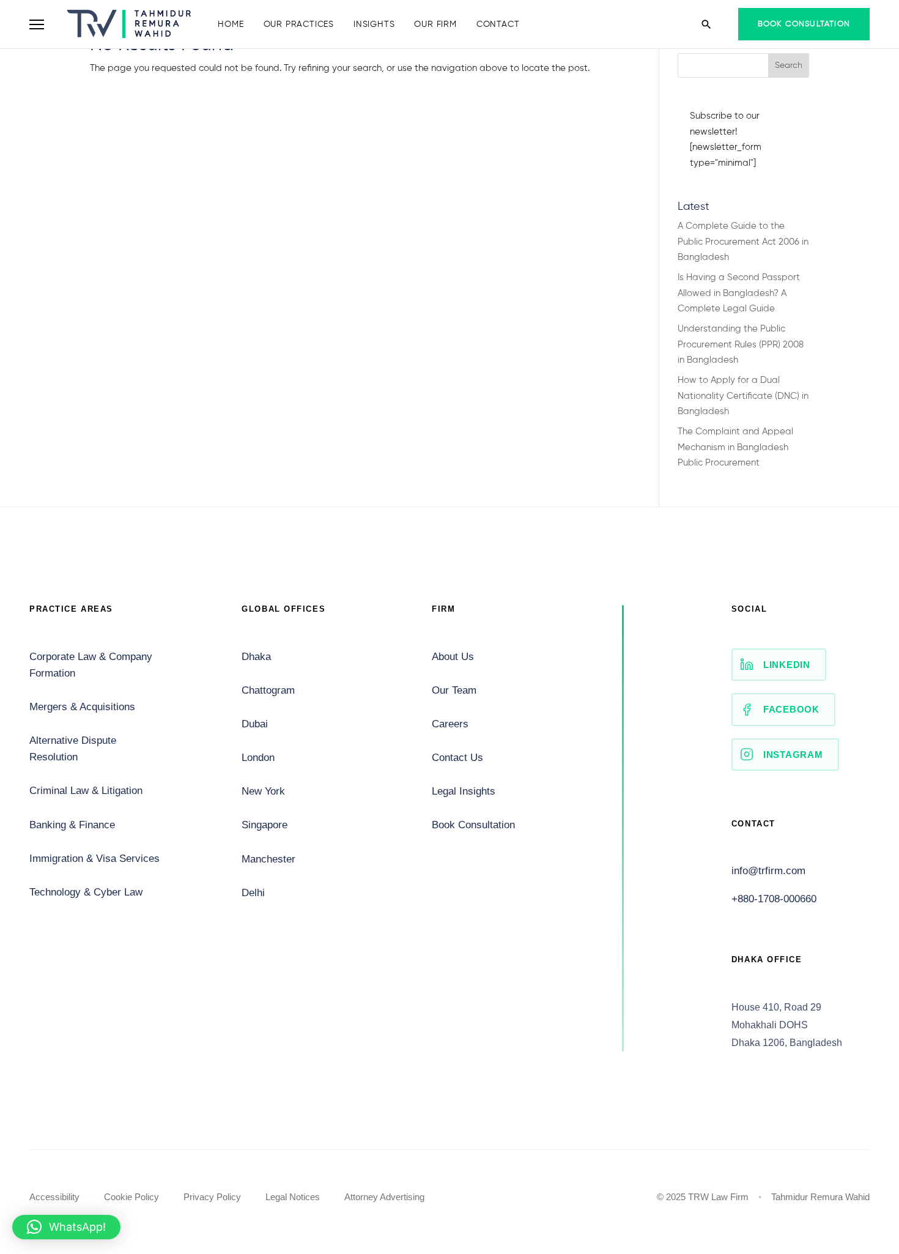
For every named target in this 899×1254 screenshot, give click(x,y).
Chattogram (268, 690)
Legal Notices (292, 1197)
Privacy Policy (212, 1197)
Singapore (264, 825)
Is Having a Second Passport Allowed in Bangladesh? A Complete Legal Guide (739, 293)
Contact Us (457, 757)
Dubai (255, 724)
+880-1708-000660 (773, 899)
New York (263, 791)
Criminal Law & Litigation (85, 790)
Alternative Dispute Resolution (72, 749)
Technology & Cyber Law (85, 892)
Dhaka (256, 656)
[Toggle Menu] (36, 24)
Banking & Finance (72, 825)
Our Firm (435, 24)
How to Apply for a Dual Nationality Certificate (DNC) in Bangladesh (743, 396)
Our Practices (299, 24)
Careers (450, 724)
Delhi (253, 893)
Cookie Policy (131, 1197)
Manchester (268, 859)
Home (230, 24)
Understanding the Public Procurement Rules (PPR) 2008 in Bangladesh (741, 344)
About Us (453, 656)
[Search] (706, 24)
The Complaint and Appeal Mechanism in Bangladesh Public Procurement (735, 447)
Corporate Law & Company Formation (90, 665)
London (258, 757)
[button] (66, 1227)
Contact (498, 24)
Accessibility (54, 1197)
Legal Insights (463, 791)
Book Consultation (804, 24)
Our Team (454, 690)
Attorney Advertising (384, 1197)
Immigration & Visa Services (94, 858)
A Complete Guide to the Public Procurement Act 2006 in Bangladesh (743, 241)
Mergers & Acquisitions (82, 707)
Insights (373, 24)
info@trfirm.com (768, 871)
